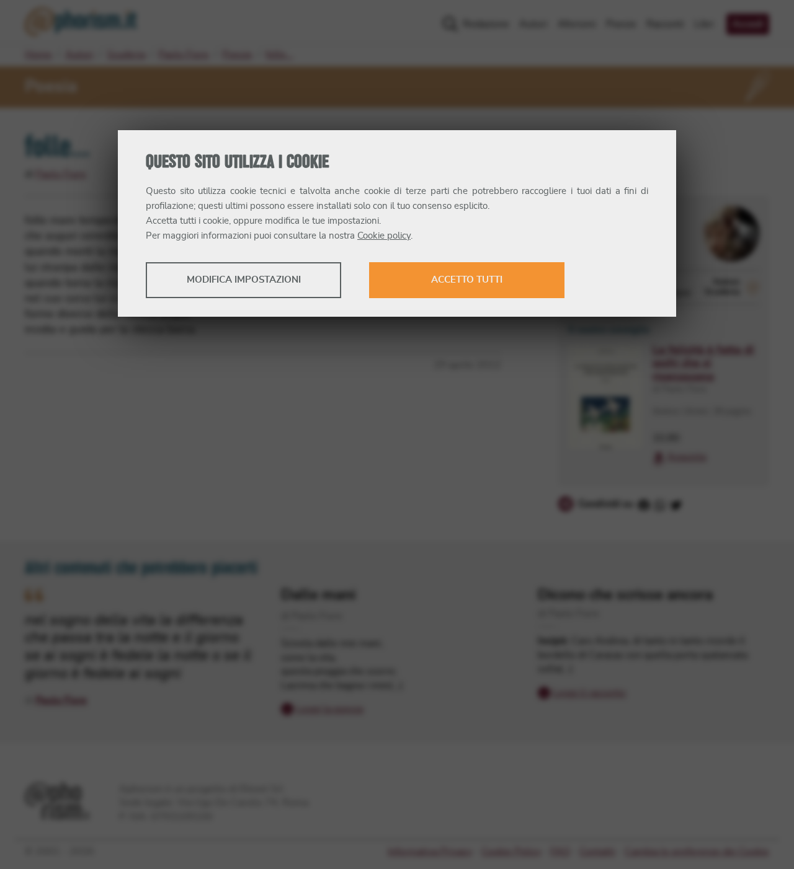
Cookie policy (384, 235)
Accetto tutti (466, 280)
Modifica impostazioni (244, 280)
